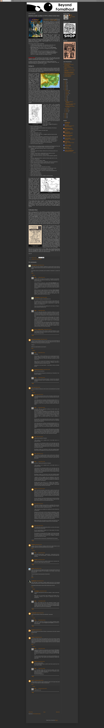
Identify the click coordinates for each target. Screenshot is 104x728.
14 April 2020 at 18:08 (43, 591)
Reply (32, 273)
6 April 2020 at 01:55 (36, 387)
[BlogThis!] (40, 257)
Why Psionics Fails (67, 136)
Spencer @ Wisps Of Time (38, 329)
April (66, 100)
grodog (32, 568)
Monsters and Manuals (68, 135)
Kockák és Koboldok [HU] (69, 150)
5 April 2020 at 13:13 (40, 265)
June (66, 97)
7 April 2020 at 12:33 (41, 461)
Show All (74, 152)
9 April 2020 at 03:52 (39, 525)
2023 (65, 85)
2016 (65, 117)
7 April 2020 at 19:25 (41, 559)
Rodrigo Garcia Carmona (35, 339)
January (66, 111)
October (66, 92)
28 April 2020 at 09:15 (41, 620)
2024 (65, 83)
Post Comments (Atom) (37, 713)
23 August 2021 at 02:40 (48, 329)
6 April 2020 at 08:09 (43, 297)
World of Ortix (67, 147)
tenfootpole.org (67, 122)
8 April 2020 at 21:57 (39, 503)
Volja (35, 453)
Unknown (33, 544)
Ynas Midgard (36, 591)
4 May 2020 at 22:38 (41, 668)
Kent (32, 387)
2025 (65, 82)
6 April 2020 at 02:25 (39, 394)
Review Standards (67, 63)
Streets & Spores (68, 138)
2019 (65, 113)
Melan (35, 277)
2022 (65, 86)
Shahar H (35, 488)
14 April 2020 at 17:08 (39, 580)
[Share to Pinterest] (43, 257)
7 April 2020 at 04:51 (39, 436)
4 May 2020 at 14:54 (41, 648)
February (66, 110)
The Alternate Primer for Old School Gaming (68, 65)
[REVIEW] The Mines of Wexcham (69, 102)
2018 (65, 114)
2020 (65, 89)
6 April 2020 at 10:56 (46, 369)
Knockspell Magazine (67, 75)
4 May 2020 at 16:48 (41, 661)
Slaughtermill (33, 580)
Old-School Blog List (67, 76)
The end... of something (68, 148)
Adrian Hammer (34, 265)
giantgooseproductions (69, 128)
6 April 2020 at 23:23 (41, 377)
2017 (65, 116)
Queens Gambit (67, 123)
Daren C (32, 680)
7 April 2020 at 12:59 (41, 488)
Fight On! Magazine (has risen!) (69, 74)
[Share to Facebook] (42, 257)
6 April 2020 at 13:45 (38, 544)
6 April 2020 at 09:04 (41, 310)
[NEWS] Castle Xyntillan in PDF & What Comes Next (70, 104)
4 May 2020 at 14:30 (38, 637)
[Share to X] (41, 257)
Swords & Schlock (68, 145)
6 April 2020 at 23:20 (41, 552)
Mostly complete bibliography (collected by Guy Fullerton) (69, 72)
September (67, 93)
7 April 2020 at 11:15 (39, 453)
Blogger (56, 720)
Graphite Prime (67, 141)
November (67, 90)
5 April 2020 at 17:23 (43, 339)
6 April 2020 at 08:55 (41, 407)
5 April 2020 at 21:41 (41, 352)
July (66, 96)
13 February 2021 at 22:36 (39, 680)
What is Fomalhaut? (67, 66)
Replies (33, 275)
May (66, 99)
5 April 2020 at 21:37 (41, 277)
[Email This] (39, 257)
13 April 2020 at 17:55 (37, 568)
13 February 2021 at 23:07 (42, 688)
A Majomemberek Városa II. (69, 151)
